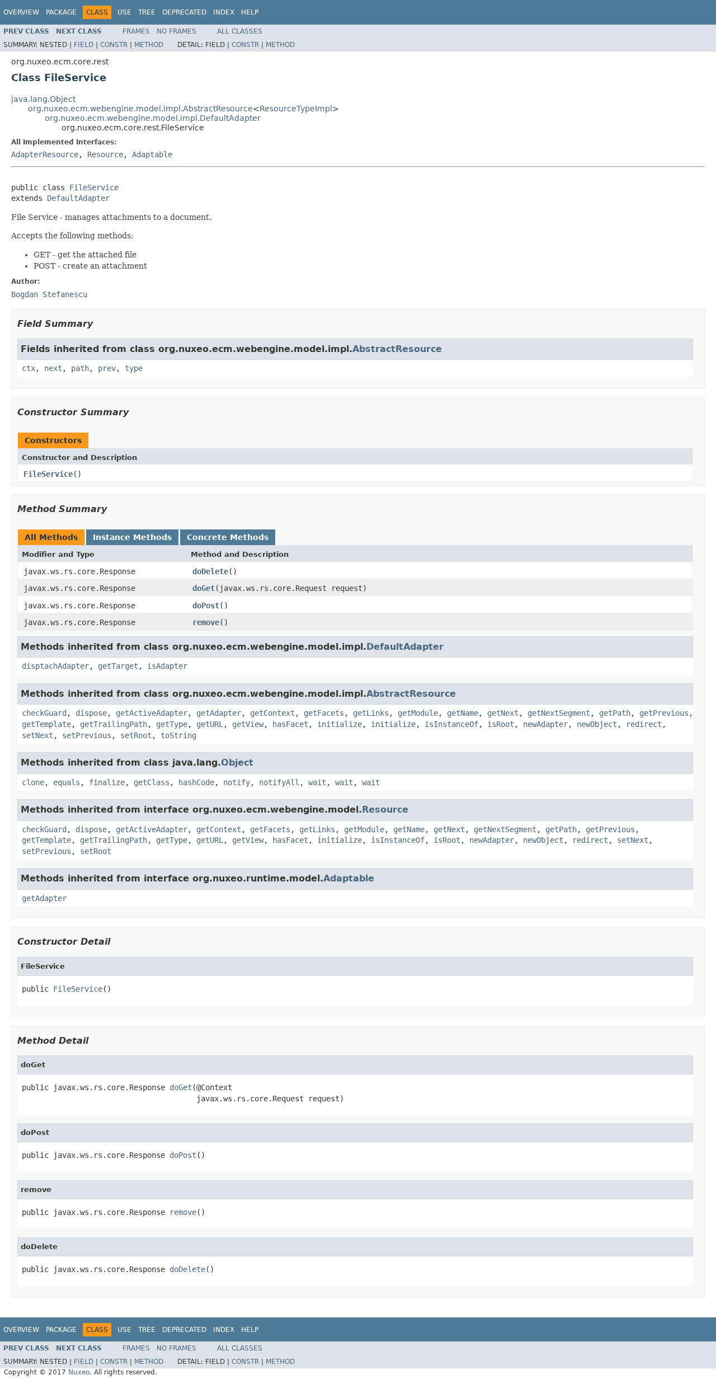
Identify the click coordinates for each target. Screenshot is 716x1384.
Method (148, 45)
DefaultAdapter (78, 198)
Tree (147, 12)
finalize (107, 782)
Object (237, 762)
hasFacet (290, 724)
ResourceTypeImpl (296, 108)
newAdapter (545, 724)
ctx (28, 368)
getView (247, 724)
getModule (418, 713)
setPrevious (86, 735)
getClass (151, 782)
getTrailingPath (113, 724)
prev (107, 368)
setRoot (136, 735)
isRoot (500, 724)
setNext (37, 735)
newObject (597, 724)
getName (462, 713)
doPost (205, 605)
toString (178, 735)
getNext (503, 713)
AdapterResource (44, 154)
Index (223, 12)
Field (83, 45)
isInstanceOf (451, 724)
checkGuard (44, 713)
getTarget (118, 665)
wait (317, 782)
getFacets (324, 713)
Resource (105, 154)
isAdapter (167, 665)
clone (33, 782)
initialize (339, 724)
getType (171, 724)
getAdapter (218, 713)
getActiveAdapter (151, 713)
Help (249, 12)
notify (236, 782)
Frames (136, 31)
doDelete (210, 571)
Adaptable (152, 154)
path (80, 368)
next (53, 368)
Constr (114, 45)
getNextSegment (558, 713)
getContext (272, 713)
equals (66, 782)
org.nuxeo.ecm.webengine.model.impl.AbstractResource (140, 108)
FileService (94, 187)
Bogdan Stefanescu (49, 294)
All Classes (239, 31)
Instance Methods (132, 537)
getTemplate (46, 724)
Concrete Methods (227, 537)
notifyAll (279, 782)
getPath (614, 713)
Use (124, 12)
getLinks (371, 713)
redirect (644, 724)
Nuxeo (79, 1372)
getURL (209, 724)
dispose (91, 713)
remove (205, 622)
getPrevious (664, 713)
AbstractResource (397, 349)
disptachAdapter (55, 665)
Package (61, 12)
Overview (21, 12)
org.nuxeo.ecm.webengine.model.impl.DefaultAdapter (153, 118)
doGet (203, 588)
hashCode (196, 782)
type (134, 368)
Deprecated (184, 12)
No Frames (176, 31)
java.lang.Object (43, 99)
